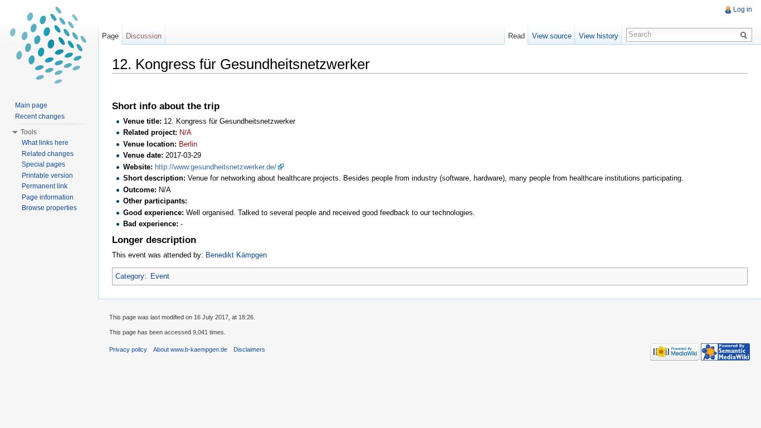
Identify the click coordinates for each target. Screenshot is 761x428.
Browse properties (49, 208)
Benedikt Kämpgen (236, 255)
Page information (48, 197)
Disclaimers (249, 349)
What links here (45, 143)
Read (516, 36)
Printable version (47, 175)
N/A (185, 132)
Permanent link (44, 186)
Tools (29, 132)
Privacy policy (128, 349)
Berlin (188, 144)
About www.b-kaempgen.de (190, 349)
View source (552, 36)
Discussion (144, 36)
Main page (31, 105)
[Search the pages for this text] (745, 34)
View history (598, 36)
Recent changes (40, 116)
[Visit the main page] (49, 44)
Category (129, 276)
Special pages (43, 164)
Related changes (48, 154)
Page (110, 36)
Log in (742, 9)
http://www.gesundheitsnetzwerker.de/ (215, 167)
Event (159, 276)
